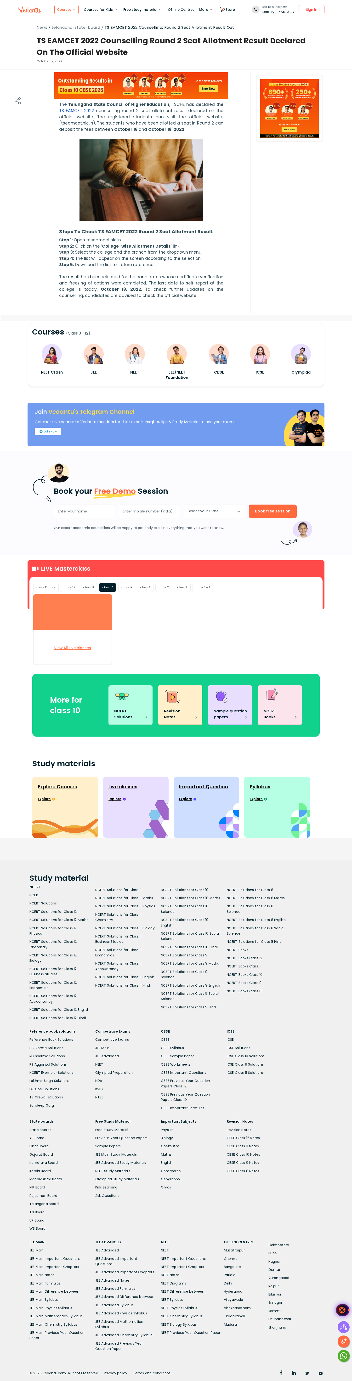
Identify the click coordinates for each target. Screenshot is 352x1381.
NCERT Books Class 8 (244, 991)
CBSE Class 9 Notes (243, 1162)
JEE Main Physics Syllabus (50, 1308)
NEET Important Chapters (182, 1266)
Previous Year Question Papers (121, 1138)
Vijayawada (233, 1299)
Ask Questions (107, 1195)
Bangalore (232, 1266)
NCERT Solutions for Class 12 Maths (58, 919)
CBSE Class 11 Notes (243, 1146)
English (166, 1162)
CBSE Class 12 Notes (243, 1138)
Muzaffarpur (234, 1250)
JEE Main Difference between (54, 1291)
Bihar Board (39, 1146)
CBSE (165, 1039)
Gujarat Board (41, 1154)
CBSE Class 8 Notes (243, 1171)
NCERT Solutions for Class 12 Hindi (57, 1018)
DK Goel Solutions (44, 1089)
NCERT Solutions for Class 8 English (256, 919)
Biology (167, 1138)
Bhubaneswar (279, 1319)
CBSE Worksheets (175, 1064)
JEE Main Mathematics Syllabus (56, 1316)
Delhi (228, 1283)
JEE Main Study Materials (116, 1154)
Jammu (275, 1310)
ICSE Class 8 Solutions (245, 1072)
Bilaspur (275, 1294)
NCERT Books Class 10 (245, 974)
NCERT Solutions (43, 903)
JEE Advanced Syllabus (114, 1305)
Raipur (273, 1286)
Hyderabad (233, 1291)
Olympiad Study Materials (117, 1179)
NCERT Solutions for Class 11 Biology (125, 928)
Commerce (171, 1171)
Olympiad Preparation (114, 1072)
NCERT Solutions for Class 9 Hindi (189, 1007)
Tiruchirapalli (235, 1316)
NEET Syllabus (172, 1299)
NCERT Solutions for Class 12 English (59, 1009)
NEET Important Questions (183, 1258)
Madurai (231, 1324)
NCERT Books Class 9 (244, 982)
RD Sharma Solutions (47, 1056)
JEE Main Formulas (44, 1283)
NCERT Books (237, 950)
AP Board (37, 1138)
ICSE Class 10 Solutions (246, 1056)
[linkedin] (294, 1373)
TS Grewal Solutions (46, 1097)
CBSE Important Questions (183, 1072)
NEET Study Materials (113, 1171)
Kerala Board (40, 1171)
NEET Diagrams (173, 1283)
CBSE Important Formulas (182, 1108)
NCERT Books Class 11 (244, 966)
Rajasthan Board (43, 1195)
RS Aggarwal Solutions (48, 1064)
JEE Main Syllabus (43, 1299)
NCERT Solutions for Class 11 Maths (124, 898)
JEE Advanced (107, 1056)
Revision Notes (239, 1129)
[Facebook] (281, 1373)
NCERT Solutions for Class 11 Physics (125, 906)
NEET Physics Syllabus (179, 1308)
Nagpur (274, 1261)
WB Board (37, 1228)
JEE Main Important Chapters (54, 1266)
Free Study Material (111, 1129)
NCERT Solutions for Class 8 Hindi (255, 941)
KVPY (99, 1089)
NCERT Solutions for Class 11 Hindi (123, 985)
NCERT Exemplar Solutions (51, 1072)
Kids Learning (106, 1187)
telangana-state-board (76, 27)
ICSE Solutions (238, 1048)
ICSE (230, 1039)
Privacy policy (115, 1373)
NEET (99, 1064)
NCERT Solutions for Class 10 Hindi (189, 947)
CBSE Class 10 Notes (243, 1154)
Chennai (231, 1258)
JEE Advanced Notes (112, 1280)
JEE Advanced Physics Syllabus (121, 1313)
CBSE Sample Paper (177, 1056)
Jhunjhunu (277, 1327)
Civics (166, 1187)
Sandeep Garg (41, 1105)
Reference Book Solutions (51, 1039)
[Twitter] (307, 1373)
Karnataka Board (43, 1162)
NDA (98, 1080)
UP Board (37, 1220)
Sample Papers (108, 1146)
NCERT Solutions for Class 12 (53, 911)
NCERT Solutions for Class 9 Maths (190, 963)
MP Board (37, 1187)
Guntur (274, 1269)
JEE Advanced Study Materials (120, 1162)
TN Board (37, 1212)
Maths (166, 1154)
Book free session (272, 511)
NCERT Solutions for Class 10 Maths (190, 898)
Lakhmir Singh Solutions (49, 1080)
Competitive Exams (112, 1039)
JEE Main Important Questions (55, 1258)
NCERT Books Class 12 (244, 958)
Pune (272, 1253)
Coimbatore (278, 1245)
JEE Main (102, 1048)
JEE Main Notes (42, 1275)
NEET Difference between (182, 1291)
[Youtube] (321, 1373)
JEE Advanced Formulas (115, 1288)
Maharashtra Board (45, 1179)
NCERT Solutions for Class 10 (185, 889)
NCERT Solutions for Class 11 (118, 889)
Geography (170, 1179)
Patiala (229, 1275)
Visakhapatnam (237, 1308)
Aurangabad (279, 1277)
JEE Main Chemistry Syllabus (53, 1324)
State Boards (40, 1129)
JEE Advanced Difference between (124, 1296)
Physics (167, 1129)
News (42, 27)
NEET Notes (170, 1275)
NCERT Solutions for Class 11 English (124, 977)
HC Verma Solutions (46, 1048)
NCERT (34, 895)
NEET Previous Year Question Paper (191, 1332)
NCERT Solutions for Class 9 (184, 955)
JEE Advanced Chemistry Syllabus (124, 1335)
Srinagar (275, 1302)
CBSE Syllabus (172, 1048)
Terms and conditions (152, 1373)
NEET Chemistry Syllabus (182, 1316)
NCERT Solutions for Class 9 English (190, 985)
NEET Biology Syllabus (179, 1324)
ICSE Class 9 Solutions (245, 1064)
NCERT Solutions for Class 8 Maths (256, 898)
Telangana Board (44, 1203)
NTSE (99, 1097)
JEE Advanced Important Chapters (124, 1272)
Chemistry (170, 1146)
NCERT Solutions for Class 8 (250, 889)
